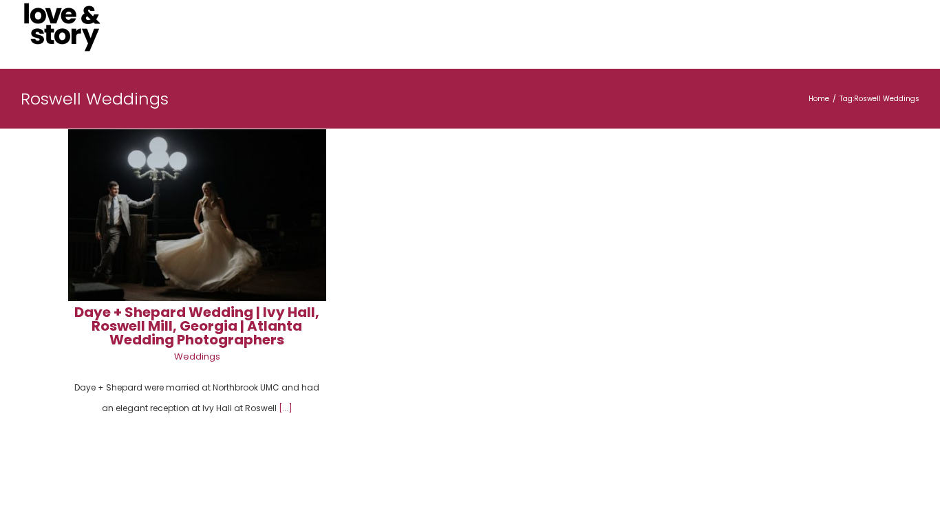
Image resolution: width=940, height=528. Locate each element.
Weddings (197, 356)
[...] (285, 408)
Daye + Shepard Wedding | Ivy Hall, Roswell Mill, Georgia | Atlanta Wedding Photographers (196, 325)
